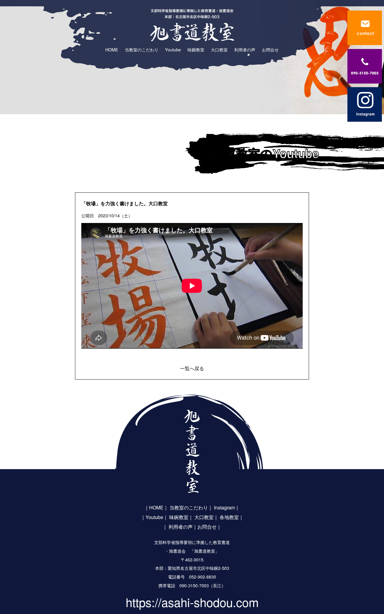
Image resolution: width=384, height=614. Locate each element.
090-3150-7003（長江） (202, 585)
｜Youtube (152, 517)
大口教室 (204, 517)
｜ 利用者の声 (178, 526)
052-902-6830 (202, 576)
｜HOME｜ (156, 507)
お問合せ (207, 526)
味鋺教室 (178, 517)
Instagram (224, 507)
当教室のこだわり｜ (191, 507)
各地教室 (229, 517)
